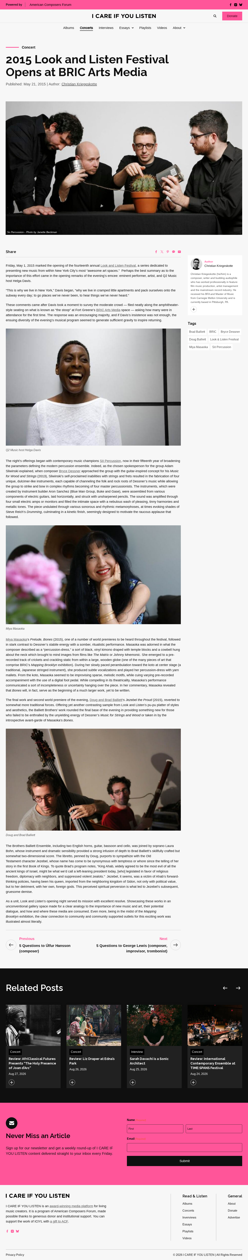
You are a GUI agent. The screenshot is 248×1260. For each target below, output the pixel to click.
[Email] (179, 251)
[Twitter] (161, 251)
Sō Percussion (110, 461)
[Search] (215, 16)
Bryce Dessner (69, 471)
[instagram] (235, 4)
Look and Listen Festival (118, 265)
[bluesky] (240, 4)
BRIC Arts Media (108, 310)
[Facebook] (156, 251)
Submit (185, 1161)
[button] (232, 16)
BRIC (212, 331)
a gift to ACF (59, 1221)
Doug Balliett (197, 339)
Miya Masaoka (16, 639)
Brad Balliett (197, 331)
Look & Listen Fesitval (224, 339)
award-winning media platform (71, 1206)
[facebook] (230, 4)
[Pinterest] (167, 251)
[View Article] (33, 1046)
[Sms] (173, 251)
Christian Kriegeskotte (79, 84)
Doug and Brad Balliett (106, 700)
